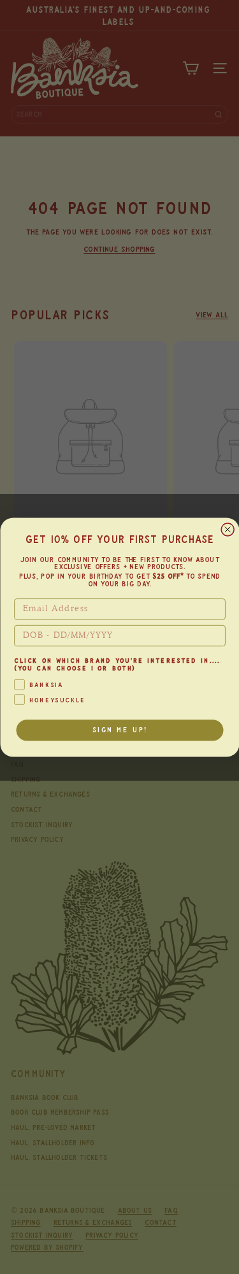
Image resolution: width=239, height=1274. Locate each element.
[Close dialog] (227, 529)
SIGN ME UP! (119, 730)
